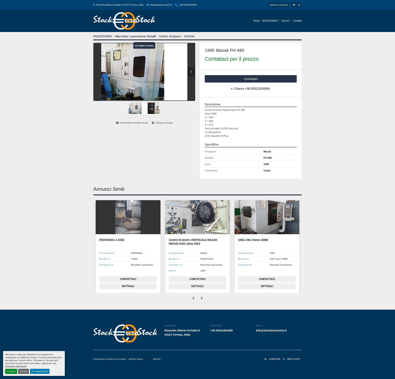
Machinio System (136, 359)
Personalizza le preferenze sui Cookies (109, 359)
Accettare (11, 371)
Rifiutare (23, 371)
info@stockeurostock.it (161, 5)
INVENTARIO (269, 20)
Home (256, 20)
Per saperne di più (40, 371)
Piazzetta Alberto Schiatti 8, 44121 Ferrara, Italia (119, 5)
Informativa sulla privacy (16, 366)
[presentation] (193, 297)
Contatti (297, 20)
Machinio (157, 359)
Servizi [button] (285, 20)
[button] (270, 21)
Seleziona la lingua (279, 5)
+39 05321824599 (188, 5)
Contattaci (251, 79)
